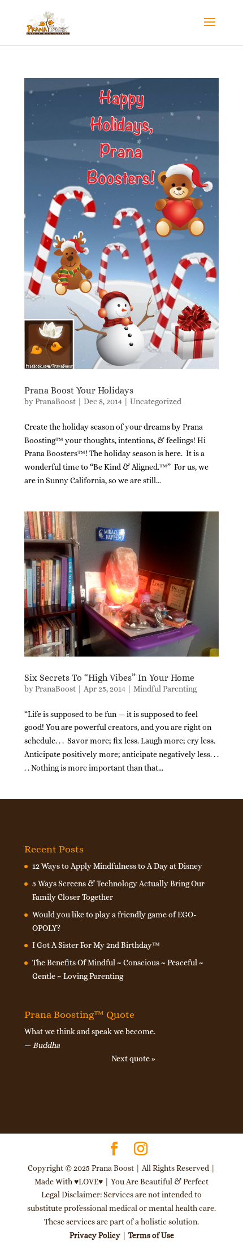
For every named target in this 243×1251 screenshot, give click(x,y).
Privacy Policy (95, 1235)
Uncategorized (155, 401)
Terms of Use (151, 1235)
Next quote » (133, 1058)
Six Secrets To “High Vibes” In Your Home (109, 677)
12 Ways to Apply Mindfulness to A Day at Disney (117, 866)
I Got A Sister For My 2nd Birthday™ (96, 945)
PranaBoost (55, 401)
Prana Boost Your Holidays (78, 390)
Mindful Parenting (165, 688)
